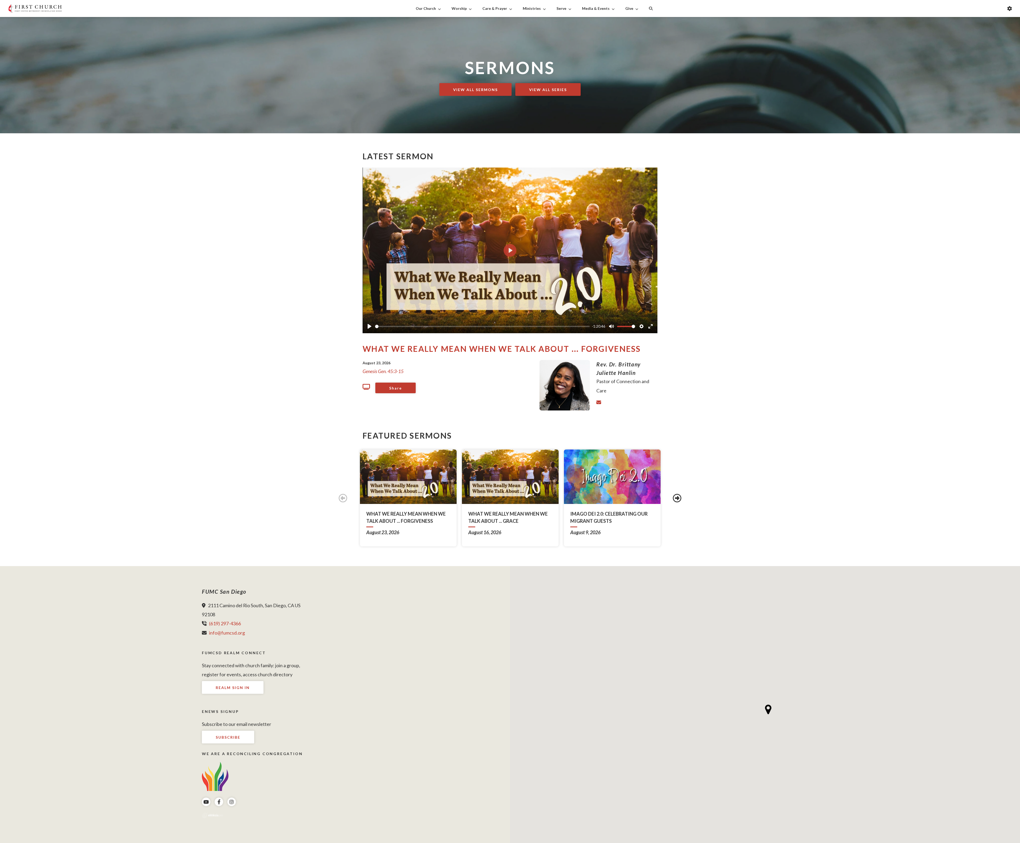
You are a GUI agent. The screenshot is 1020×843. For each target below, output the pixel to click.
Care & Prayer (494, 8)
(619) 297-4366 (225, 623)
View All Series (548, 89)
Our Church (426, 8)
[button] (768, 709)
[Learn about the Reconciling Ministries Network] (215, 776)
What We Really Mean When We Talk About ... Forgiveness (502, 348)
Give (629, 8)
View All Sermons (475, 89)
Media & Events (596, 8)
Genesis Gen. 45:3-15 (383, 371)
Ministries (532, 8)
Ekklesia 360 (212, 815)
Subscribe (228, 737)
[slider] (482, 326)
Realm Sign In (233, 687)
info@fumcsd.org (227, 633)
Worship (459, 8)
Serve (561, 8)
